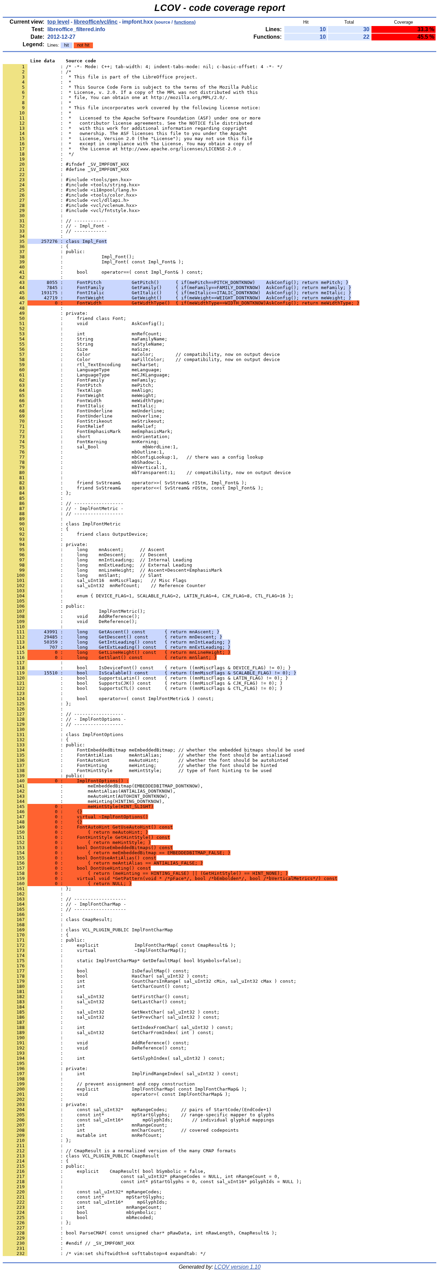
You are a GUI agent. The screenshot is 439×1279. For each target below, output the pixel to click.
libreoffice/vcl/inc (96, 22)
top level (58, 22)
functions (184, 22)
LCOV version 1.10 (237, 1267)
